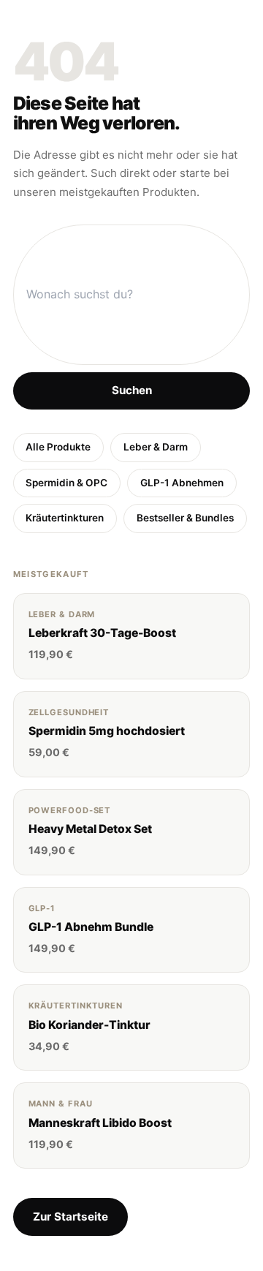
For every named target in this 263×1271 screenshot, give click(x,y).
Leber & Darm (155, 447)
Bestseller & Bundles (185, 518)
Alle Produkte (58, 447)
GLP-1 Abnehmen (182, 483)
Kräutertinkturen (65, 518)
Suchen (132, 390)
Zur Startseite (70, 1216)
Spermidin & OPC (66, 483)
